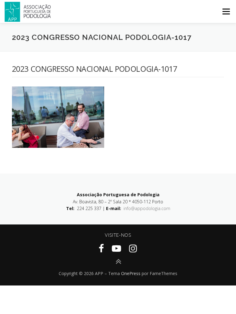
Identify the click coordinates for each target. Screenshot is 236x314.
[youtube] (116, 248)
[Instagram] (133, 248)
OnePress (130, 273)
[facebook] (101, 248)
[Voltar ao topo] (118, 262)
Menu (226, 11)
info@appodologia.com (147, 208)
